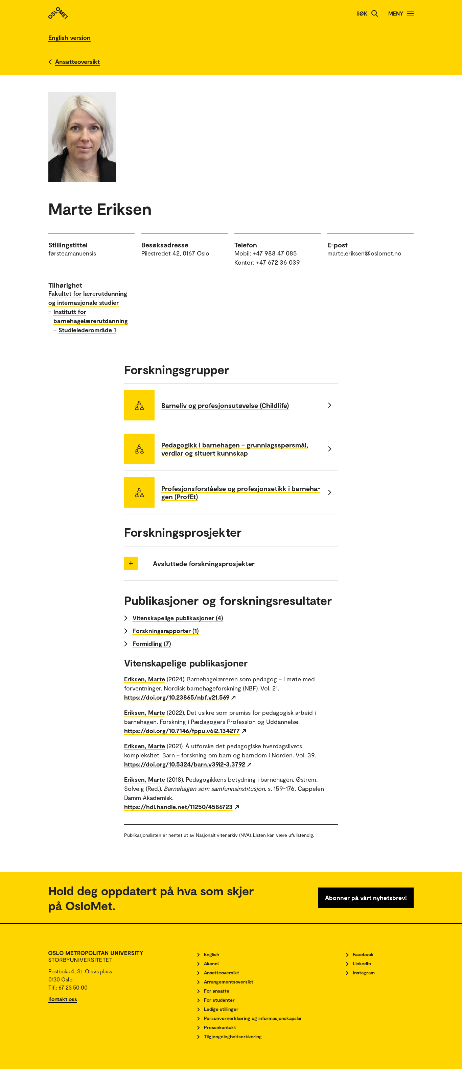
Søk (361, 13)
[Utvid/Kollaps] (131, 563)
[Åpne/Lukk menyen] (410, 13)
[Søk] (374, 13)
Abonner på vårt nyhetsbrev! (366, 897)
